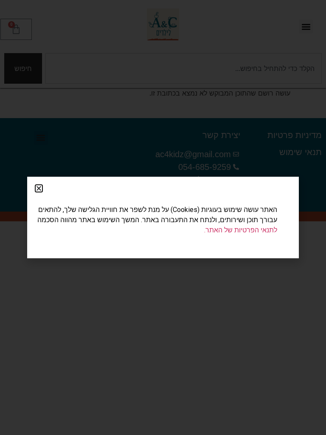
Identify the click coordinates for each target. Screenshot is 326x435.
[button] (39, 188)
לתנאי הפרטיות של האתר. (240, 230)
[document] (163, 217)
